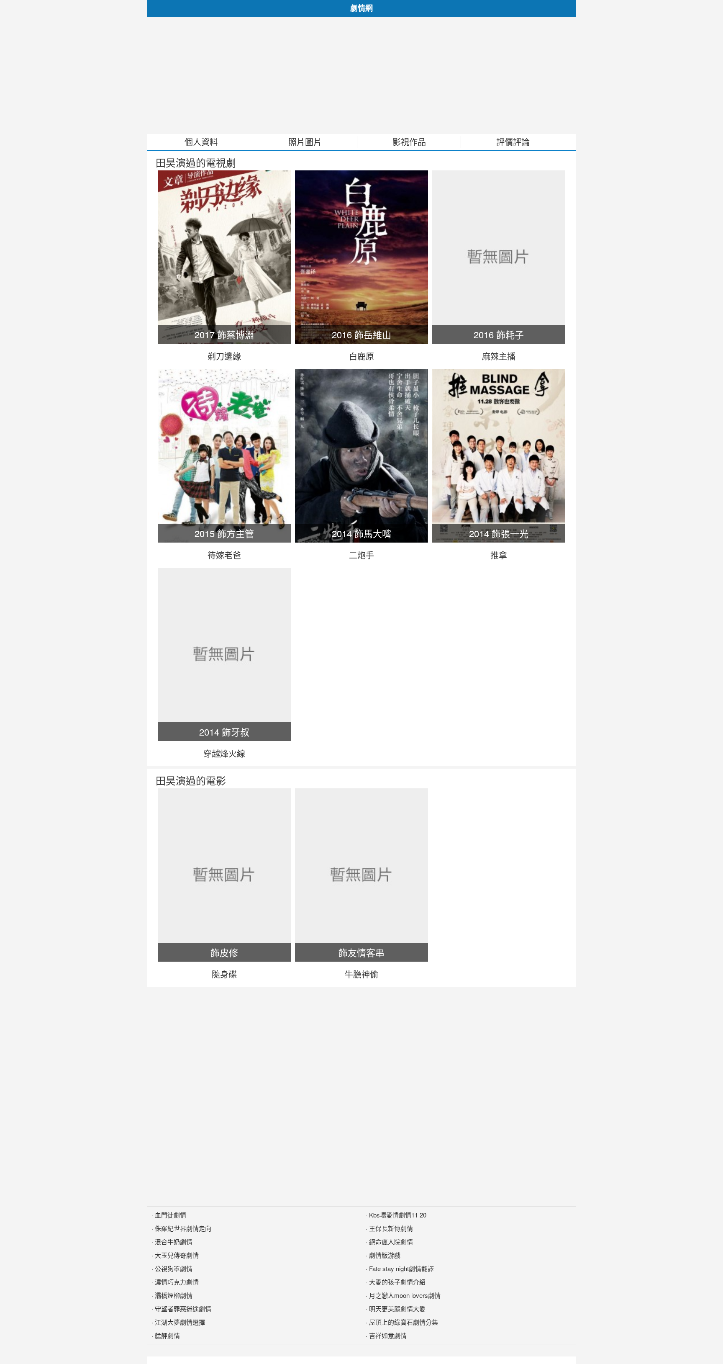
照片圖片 (305, 142)
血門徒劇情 (170, 1214)
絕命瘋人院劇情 (391, 1241)
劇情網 (361, 8)
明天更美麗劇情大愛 (397, 1308)
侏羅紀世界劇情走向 (183, 1228)
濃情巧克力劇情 (177, 1281)
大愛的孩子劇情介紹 (397, 1281)
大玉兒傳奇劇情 (177, 1255)
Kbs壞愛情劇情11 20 (397, 1214)
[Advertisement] (361, 75)
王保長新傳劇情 (391, 1228)
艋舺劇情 (167, 1335)
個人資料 (201, 142)
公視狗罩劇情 (173, 1268)
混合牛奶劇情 (173, 1241)
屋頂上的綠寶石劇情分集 (403, 1322)
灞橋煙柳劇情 (173, 1295)
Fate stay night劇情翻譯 (401, 1268)
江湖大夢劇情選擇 (180, 1322)
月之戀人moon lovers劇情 (405, 1295)
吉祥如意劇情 (388, 1335)
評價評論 (513, 142)
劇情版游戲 (384, 1255)
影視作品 (409, 142)
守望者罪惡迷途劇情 (183, 1308)
